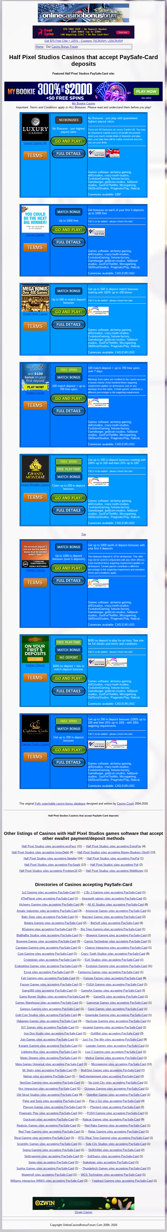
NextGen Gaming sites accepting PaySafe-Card (50, 1082)
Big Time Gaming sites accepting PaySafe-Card (111, 929)
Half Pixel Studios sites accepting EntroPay (113, 846)
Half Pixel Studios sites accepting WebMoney (115, 870)
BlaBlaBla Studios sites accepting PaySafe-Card (47, 935)
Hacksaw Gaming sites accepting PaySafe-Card (116, 1021)
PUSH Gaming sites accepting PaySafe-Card (115, 1113)
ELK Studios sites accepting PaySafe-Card (112, 959)
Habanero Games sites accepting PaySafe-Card (47, 1021)
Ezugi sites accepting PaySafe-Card (47, 972)
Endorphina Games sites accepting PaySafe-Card (46, 966)
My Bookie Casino (83, 103)
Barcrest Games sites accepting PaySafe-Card (111, 917)
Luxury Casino (35, 235)
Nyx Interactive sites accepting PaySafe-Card (47, 1088)
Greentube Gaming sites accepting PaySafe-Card (116, 1015)
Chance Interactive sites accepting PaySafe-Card (116, 947)
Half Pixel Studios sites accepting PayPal (113, 858)
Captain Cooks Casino (35, 744)
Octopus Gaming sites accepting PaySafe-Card (114, 1088)
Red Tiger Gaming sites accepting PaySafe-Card (49, 1131)
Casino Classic (35, 665)
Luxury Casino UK (35, 143)
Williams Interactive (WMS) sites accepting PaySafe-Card (46, 1180)
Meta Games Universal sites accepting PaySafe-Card (49, 1064)
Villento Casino (35, 570)
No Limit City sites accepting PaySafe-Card (116, 1082)
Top (83, 534)
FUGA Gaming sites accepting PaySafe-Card (114, 984)
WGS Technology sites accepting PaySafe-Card (111, 1174)
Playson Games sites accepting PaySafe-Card (52, 1107)
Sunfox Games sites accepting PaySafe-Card (45, 1168)
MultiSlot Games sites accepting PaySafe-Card (110, 1070)
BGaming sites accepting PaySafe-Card (47, 929)
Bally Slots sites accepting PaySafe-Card (48, 917)
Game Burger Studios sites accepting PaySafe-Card (52, 996)
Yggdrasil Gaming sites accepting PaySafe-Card (122, 1180)
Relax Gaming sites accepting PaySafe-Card (116, 1131)
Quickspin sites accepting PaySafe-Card (48, 1119)
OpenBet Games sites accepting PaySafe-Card (116, 1094)
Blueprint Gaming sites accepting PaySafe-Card (116, 935)
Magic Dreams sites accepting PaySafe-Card (48, 1058)
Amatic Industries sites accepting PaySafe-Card (47, 910)
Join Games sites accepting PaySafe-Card (47, 1039)
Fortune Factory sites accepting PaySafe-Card (113, 978)
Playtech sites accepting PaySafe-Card (115, 1107)
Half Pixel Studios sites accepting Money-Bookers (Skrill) (113, 852)
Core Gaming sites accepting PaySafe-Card (45, 953)
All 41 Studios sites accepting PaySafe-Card (116, 904)
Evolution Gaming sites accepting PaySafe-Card (116, 966)
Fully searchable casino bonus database (60, 803)
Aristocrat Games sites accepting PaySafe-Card (116, 910)
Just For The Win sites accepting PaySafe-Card (112, 1039)
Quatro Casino (35, 392)
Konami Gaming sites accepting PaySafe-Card (48, 1045)
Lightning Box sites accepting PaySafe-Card (49, 1051)
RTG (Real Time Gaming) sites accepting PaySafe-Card (113, 1137)
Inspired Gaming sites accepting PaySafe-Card (112, 1027)
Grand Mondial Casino (35, 484)
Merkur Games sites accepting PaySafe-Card (114, 1058)
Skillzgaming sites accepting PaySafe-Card (51, 1156)
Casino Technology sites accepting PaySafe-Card (115, 941)
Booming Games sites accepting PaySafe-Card (46, 941)
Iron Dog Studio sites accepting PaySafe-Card (53, 1033)
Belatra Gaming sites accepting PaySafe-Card (53, 923)
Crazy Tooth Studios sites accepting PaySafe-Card (113, 953)
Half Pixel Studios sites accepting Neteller (50, 858)
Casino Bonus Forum (65, 46)
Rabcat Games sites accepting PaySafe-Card (111, 1119)
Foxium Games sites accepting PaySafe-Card (49, 984)
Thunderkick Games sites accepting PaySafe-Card (114, 1168)
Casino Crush (125, 803)
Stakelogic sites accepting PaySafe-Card (108, 1162)
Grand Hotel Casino (35, 313)
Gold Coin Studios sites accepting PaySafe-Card (46, 1015)
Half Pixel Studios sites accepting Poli (114, 864)
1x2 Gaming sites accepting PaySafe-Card (48, 892)
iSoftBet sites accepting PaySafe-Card (114, 1033)
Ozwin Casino (83, 1212)
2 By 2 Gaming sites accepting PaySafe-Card (112, 892)
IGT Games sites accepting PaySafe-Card (47, 1027)
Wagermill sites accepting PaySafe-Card (47, 1174)
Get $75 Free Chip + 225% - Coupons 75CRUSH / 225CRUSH (84, 40)
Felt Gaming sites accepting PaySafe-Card (48, 978)
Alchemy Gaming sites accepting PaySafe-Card (49, 904)
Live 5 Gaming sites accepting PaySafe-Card (113, 1051)
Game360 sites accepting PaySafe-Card (47, 990)
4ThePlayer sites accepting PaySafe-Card (47, 898)
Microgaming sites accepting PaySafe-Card (118, 1064)
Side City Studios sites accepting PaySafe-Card (116, 1144)
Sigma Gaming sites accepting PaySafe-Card (51, 1150)
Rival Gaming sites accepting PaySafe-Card (42, 1137)
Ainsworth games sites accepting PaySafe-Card (112, 898)
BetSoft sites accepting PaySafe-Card (115, 923)
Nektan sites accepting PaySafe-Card (47, 1076)
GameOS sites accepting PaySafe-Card (119, 996)
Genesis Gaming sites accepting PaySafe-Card (50, 1009)
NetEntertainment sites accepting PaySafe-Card (109, 1076)
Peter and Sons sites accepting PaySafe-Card (52, 1101)
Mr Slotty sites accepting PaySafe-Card (47, 1070)
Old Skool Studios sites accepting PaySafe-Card (47, 1094)
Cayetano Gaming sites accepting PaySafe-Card (46, 947)
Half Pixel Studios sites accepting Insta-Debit (40, 852)
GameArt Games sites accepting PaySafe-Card (111, 990)
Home (39, 46)
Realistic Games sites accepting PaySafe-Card (46, 1125)
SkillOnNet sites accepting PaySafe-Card (114, 1150)
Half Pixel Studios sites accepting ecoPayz (49, 846)
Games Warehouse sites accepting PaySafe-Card (46, 1002)
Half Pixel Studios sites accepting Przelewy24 (48, 870)
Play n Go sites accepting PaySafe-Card (114, 1101)
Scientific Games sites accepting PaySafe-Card (47, 1144)
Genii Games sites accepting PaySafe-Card (115, 1009)
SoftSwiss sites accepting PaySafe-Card (113, 1156)
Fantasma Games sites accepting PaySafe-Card (108, 972)
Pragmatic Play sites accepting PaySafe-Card (48, 1113)
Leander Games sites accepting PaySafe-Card (115, 1045)
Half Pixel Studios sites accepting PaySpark (52, 864)
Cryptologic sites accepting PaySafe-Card (50, 959)
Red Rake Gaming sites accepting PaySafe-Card (115, 1125)
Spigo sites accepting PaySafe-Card (51, 1162)
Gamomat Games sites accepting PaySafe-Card (117, 1002)
